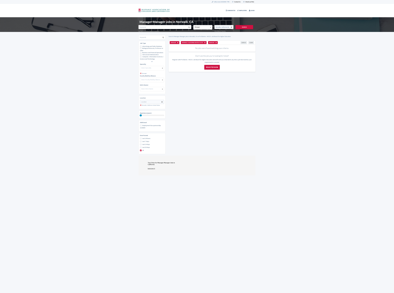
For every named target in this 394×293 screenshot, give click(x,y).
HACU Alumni (144, 85)
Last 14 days (146, 144)
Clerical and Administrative (150, 55)
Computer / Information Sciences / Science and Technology (151, 58)
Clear (251, 42)
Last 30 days (146, 147)
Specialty (143, 64)
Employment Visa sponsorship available (150, 127)
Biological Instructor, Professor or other (151, 49)
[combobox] (202, 27)
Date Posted (144, 135)
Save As (244, 42)
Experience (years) (146, 113)
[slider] (141, 115)
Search (244, 27)
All (143, 150)
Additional (143, 122)
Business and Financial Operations (152, 52)
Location (143, 98)
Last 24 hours (146, 138)
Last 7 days (145, 141)
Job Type (143, 43)
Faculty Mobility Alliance (148, 76)
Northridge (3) (151, 168)
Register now (212, 67)
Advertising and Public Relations (152, 46)
